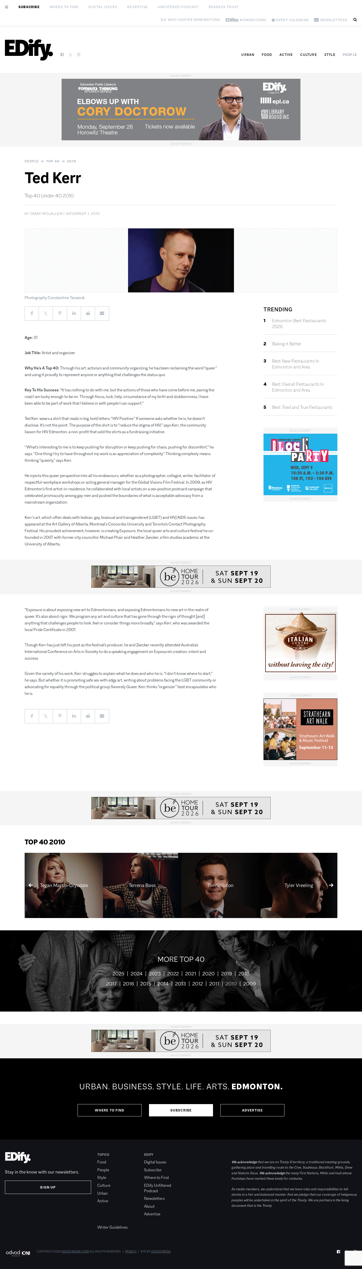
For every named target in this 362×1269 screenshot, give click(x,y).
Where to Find (64, 7)
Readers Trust (224, 7)
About (149, 1206)
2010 (71, 161)
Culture (308, 54)
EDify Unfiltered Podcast (157, 1188)
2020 (208, 973)
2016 (128, 984)
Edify (148, 1154)
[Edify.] (29, 50)
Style (329, 54)
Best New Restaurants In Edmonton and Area (295, 364)
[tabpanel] (181, 1099)
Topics (103, 1154)
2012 (197, 984)
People (350, 54)
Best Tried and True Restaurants (302, 407)
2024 (137, 973)
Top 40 (53, 161)
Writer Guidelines (112, 1227)
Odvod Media (161, 1251)
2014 (163, 984)
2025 (118, 973)
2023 (155, 973)
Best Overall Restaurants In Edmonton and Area (298, 387)
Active (286, 54)
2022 (173, 973)
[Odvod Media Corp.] (18, 1253)
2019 (226, 973)
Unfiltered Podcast (178, 7)
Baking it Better (286, 344)
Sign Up (48, 1187)
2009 (249, 984)
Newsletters (154, 1198)
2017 (111, 984)
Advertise (137, 7)
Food (267, 54)
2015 (145, 984)
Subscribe (29, 7)
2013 (180, 984)
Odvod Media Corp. (75, 1251)
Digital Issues (102, 7)
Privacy (131, 1251)
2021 (190, 973)
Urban (247, 54)
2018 (243, 973)
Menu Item (106, 1219)
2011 (214, 984)
